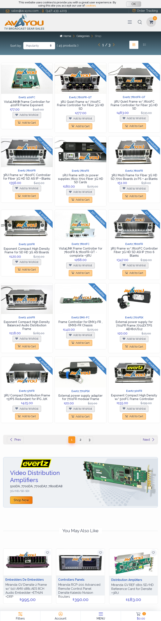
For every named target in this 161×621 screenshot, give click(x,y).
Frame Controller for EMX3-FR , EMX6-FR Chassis (80, 323)
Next (146, 440)
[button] (140, 22)
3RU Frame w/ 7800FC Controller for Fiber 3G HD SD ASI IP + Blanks (27, 176)
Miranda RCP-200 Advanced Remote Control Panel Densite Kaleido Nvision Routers (79, 591)
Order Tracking (147, 10)
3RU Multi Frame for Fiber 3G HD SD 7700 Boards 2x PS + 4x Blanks (134, 177)
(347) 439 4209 (56, 10)
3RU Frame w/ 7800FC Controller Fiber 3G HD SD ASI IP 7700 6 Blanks (134, 252)
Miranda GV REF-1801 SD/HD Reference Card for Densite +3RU (132, 589)
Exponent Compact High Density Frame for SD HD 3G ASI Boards (27, 250)
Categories (83, 36)
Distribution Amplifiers (126, 580)
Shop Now (21, 500)
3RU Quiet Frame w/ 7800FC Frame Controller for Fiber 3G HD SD (134, 105)
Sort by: (16, 46)
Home (67, 36)
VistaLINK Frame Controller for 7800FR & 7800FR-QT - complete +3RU (80, 252)
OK (133, 4)
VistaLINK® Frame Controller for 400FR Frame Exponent (27, 103)
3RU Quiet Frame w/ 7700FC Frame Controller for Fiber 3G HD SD (80, 105)
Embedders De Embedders (24, 579)
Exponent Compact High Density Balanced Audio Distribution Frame (27, 325)
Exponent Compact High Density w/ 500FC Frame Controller (134, 397)
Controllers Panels (71, 579)
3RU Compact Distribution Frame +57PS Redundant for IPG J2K (27, 397)
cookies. (90, 5)
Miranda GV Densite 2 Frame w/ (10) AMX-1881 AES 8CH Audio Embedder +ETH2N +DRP (26, 591)
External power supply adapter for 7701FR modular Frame (80, 397)
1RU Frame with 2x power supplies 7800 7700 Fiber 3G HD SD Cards (80, 179)
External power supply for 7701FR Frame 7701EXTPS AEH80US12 (134, 325)
